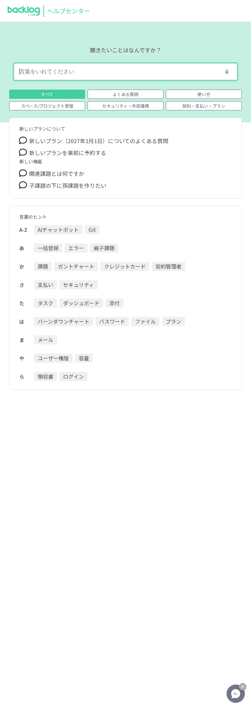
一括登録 (48, 248)
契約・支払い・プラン (203, 106)
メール (45, 339)
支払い (45, 284)
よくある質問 (125, 94)
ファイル (145, 321)
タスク (45, 303)
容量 (84, 358)
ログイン (73, 376)
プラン (173, 321)
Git (92, 229)
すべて (47, 94)
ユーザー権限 (53, 358)
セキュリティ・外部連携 (125, 106)
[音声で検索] (227, 72)
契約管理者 (168, 266)
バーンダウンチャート (63, 321)
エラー (76, 248)
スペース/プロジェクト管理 (47, 106)
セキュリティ (78, 284)
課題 (43, 266)
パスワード (112, 321)
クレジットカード (125, 266)
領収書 (45, 376)
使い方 (203, 94)
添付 (114, 303)
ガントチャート (76, 266)
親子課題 (104, 248)
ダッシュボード (81, 303)
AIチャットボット (58, 229)
